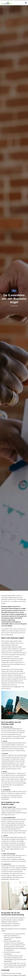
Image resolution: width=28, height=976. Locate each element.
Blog (14, 290)
